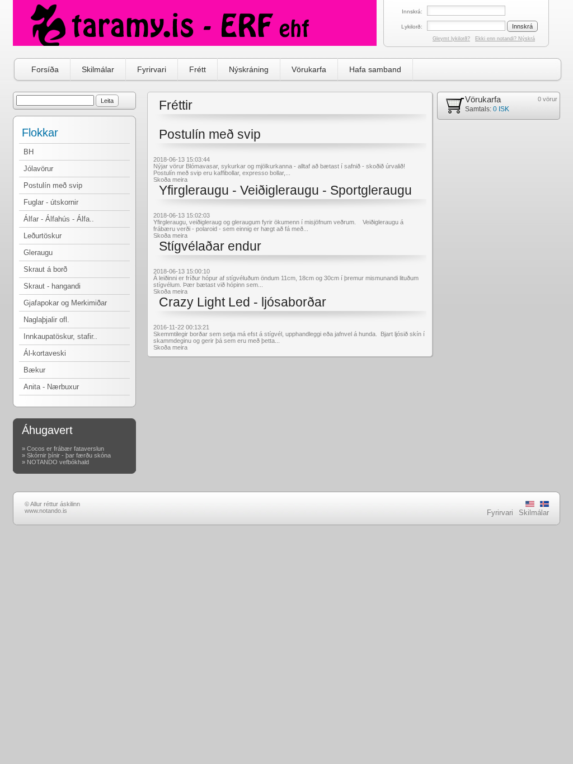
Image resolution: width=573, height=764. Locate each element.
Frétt (197, 69)
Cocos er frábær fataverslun (65, 448)
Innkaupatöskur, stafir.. (60, 336)
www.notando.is (46, 510)
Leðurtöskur (43, 236)
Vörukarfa (309, 69)
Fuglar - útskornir (51, 202)
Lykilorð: (411, 26)
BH (29, 152)
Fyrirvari (151, 69)
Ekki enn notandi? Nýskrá (505, 38)
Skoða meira (170, 179)
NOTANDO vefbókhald (58, 462)
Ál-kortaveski (45, 353)
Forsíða (45, 69)
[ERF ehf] (195, 23)
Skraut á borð (45, 269)
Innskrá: (412, 11)
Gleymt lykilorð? (451, 38)
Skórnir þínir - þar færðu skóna (69, 455)
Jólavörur (38, 168)
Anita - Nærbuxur (51, 387)
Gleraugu (38, 252)
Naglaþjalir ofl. (46, 319)
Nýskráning (249, 69)
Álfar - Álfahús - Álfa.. (59, 219)
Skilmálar (98, 69)
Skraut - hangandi (52, 286)
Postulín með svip (53, 185)
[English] (529, 505)
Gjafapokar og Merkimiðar (65, 303)
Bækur (34, 370)
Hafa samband (375, 69)
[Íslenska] (544, 505)
